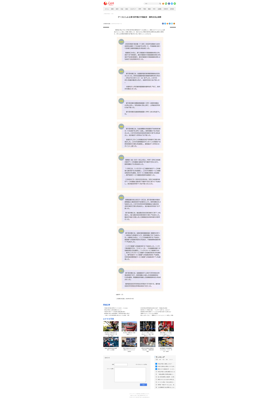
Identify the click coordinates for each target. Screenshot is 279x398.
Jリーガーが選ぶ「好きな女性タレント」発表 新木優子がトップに (148, 334)
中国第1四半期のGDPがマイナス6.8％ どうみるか (116, 308)
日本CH (166, 9)
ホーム (107, 9)
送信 (143, 384)
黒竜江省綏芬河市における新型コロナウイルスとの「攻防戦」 (129, 350)
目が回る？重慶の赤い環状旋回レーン (129, 333)
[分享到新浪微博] (167, 23)
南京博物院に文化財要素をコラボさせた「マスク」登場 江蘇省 (166, 350)
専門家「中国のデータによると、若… (166, 384)
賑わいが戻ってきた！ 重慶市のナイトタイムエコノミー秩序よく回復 (157, 315)
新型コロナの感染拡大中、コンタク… (166, 369)
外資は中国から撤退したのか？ (165, 363)
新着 (112, 9)
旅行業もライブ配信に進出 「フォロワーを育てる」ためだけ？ (155, 310)
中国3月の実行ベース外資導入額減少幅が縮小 (114, 311)
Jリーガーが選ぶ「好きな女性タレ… (166, 382)
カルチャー (133, 9)
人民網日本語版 (107, 13)
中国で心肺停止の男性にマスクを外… (166, 366)
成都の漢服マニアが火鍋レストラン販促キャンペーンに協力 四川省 (166, 334)
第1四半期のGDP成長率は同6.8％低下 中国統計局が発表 (154, 308)
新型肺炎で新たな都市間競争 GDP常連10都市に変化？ (117, 313)
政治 (127, 9)
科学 (140, 9)
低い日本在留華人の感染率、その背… (166, 377)
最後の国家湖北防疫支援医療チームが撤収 (111, 349)
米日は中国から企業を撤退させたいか (113, 310)
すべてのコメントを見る (141, 364)
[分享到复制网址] (170, 23)
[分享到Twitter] (165, 23)
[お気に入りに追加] (174, 23)
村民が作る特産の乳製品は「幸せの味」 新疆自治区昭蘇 (148, 350)
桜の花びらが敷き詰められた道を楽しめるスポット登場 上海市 (111, 334)
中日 (154, 9)
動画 (149, 9)
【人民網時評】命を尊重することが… (166, 387)
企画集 (159, 9)
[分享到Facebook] (163, 23)
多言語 (172, 9)
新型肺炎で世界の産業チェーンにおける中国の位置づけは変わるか (156, 311)
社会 (122, 9)
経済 (117, 9)
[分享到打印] (172, 23)
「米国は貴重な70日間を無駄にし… (166, 374)
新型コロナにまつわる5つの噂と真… (166, 379)
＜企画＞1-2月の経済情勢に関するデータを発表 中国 (116, 315)
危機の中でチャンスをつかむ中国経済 (149, 313)
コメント (171, 359)
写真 (144, 9)
